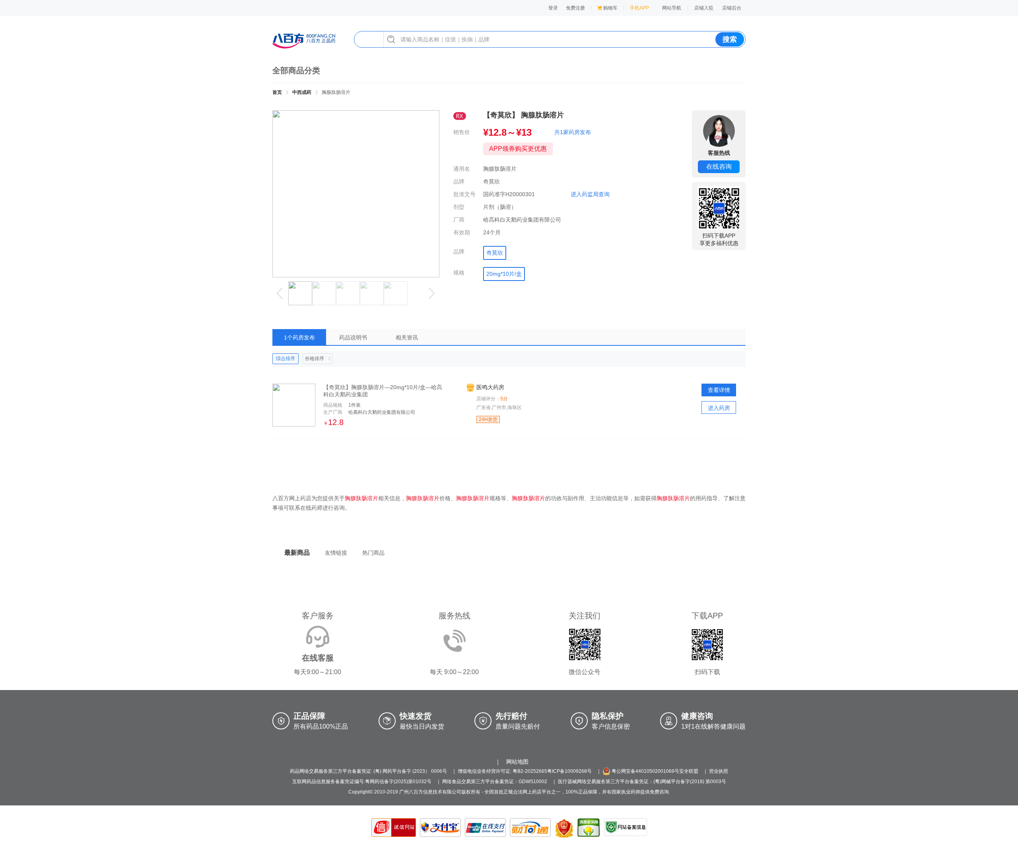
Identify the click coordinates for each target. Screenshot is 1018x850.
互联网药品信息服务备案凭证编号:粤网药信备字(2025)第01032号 (361, 781)
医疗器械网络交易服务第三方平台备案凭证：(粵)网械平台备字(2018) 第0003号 (642, 781)
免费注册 (575, 8)
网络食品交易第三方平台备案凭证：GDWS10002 (494, 781)
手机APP (639, 8)
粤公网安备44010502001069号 (644, 771)
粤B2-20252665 (530, 771)
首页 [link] (277, 92)
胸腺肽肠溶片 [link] (336, 92)
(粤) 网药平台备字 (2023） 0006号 (410, 771)
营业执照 (718, 771)
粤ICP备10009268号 (569, 771)
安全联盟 (688, 771)
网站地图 (517, 761)
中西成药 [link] (301, 92)
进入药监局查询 (590, 194)
